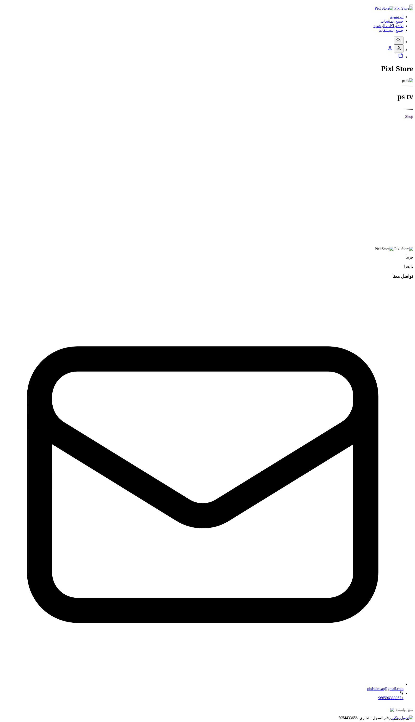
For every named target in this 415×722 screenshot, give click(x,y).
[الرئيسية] (394, 8)
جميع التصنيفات (391, 30)
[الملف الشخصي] (390, 50)
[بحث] (398, 40)
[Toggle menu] (411, 5)
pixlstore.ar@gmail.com (385, 689)
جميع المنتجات (392, 21)
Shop (409, 116)
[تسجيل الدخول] (398, 48)
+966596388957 (390, 698)
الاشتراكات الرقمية (388, 26)
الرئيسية (396, 17)
